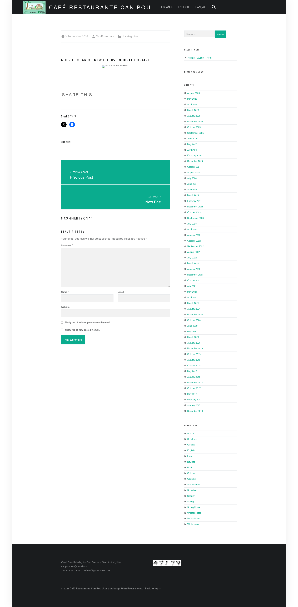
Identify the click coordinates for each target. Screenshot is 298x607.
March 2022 (193, 263)
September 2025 (195, 132)
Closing (191, 444)
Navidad (191, 461)
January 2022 (193, 269)
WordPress (128, 588)
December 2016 (195, 410)
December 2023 (195, 206)
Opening (191, 478)
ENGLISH (183, 7)
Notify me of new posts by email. (82, 329)
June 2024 (192, 183)
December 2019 (195, 348)
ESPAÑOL (167, 7)
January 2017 (193, 405)
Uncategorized (131, 36)
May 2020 (192, 331)
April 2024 (192, 189)
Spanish (191, 495)
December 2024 (195, 161)
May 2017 (192, 393)
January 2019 (193, 359)
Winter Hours (193, 518)
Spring (190, 501)
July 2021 (192, 286)
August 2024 (193, 172)
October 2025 (194, 127)
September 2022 (195, 246)
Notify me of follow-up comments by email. (88, 322)
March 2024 (193, 195)
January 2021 (193, 308)
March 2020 (193, 337)
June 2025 (192, 138)
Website (65, 306)
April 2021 (192, 297)
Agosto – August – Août (199, 57)
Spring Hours (193, 507)
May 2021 (192, 291)
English (191, 450)
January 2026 (193, 115)
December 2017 (195, 382)
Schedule (191, 490)
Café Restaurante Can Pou (100, 7)
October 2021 (194, 280)
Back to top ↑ (153, 588)
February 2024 (194, 200)
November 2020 (195, 314)
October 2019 (194, 354)
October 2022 (194, 240)
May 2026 (192, 98)
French (190, 456)
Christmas (192, 439)
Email (122, 291)
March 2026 (193, 110)
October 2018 (194, 365)
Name (65, 291)
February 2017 (194, 399)
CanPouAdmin (105, 36)
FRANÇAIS (200, 7)
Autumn (191, 433)
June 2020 (192, 325)
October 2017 (194, 388)
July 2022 (192, 257)
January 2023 (193, 235)
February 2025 (194, 155)
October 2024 (194, 166)
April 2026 (192, 104)
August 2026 (193, 93)
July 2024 (192, 178)
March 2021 (193, 303)
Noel (189, 467)
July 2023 (192, 223)
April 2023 (192, 229)
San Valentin (193, 484)
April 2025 (192, 149)
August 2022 (193, 251)
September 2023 (195, 218)
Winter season (194, 524)
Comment (67, 245)
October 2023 (194, 212)
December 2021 (195, 274)
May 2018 (192, 371)
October (191, 473)
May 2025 (192, 144)
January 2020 (193, 342)
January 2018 (193, 376)
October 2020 (194, 320)
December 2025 (195, 121)
